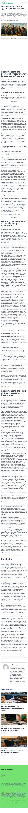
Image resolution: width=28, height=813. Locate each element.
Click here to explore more (14, 214)
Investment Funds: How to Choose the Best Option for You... (13, 729)
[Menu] (26, 3)
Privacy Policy (4, 776)
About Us (3, 774)
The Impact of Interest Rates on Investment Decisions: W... (12, 752)
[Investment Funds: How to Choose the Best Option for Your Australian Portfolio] (14, 724)
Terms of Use (4, 778)
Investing (4, 710)
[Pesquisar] (23, 3)
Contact (3, 775)
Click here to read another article (14, 386)
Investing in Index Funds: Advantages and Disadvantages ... (13, 707)
